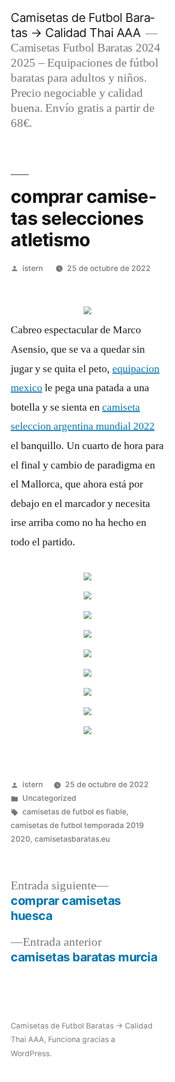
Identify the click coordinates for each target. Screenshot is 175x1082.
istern (32, 268)
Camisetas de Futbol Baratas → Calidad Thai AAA (83, 25)
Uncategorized (49, 798)
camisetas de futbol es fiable (74, 811)
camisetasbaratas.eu (72, 839)
